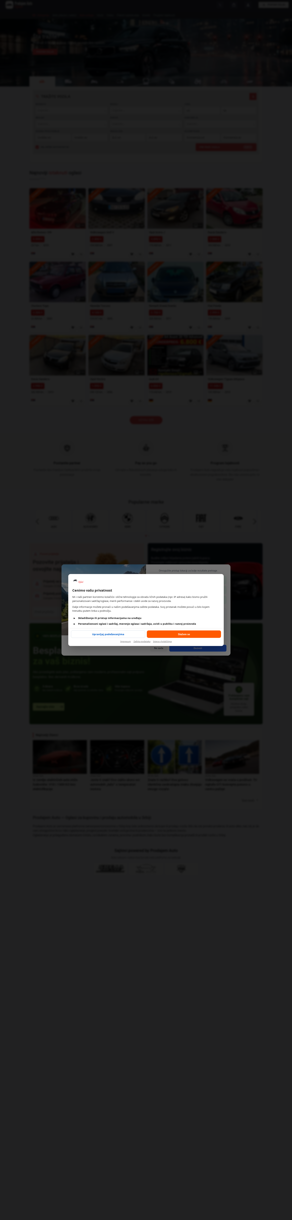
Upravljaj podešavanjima (108, 634)
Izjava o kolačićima (162, 641)
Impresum (125, 641)
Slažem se (184, 634)
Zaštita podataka (141, 641)
